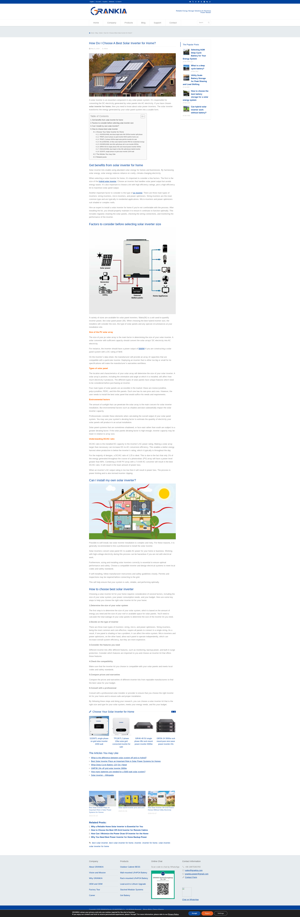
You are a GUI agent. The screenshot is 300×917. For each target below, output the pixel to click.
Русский (98, 1)
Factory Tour (94, 890)
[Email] (190, 2)
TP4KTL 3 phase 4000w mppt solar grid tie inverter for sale (118, 139)
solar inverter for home (99, 846)
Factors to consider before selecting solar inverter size (112, 123)
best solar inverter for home (121, 843)
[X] (193, 2)
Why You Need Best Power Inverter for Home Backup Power (119, 837)
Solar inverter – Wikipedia (102, 775)
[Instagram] (204, 2)
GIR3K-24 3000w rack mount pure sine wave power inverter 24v (166, 741)
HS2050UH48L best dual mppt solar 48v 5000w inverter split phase (121, 134)
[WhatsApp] (210, 2)
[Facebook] (196, 2)
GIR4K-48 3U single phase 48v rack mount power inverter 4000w (120, 147)
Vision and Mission (97, 873)
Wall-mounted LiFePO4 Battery (133, 873)
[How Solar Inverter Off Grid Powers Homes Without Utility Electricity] (161, 798)
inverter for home (149, 843)
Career (92, 895)
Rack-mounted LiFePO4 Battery (134, 878)
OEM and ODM (95, 884)
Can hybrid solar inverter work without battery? (198, 110)
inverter (138, 843)
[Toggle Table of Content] (141, 116)
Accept (194, 913)
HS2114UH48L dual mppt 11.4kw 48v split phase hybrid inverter (120, 149)
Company (111, 23)
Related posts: (101, 157)
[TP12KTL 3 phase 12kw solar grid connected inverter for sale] (121, 716)
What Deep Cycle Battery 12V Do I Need (109, 765)
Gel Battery (125, 895)
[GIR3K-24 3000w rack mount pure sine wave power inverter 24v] (166, 716)
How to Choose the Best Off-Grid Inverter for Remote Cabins (119, 830)
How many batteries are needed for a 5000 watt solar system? (118, 772)
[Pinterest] (198, 2)
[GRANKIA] (108, 15)
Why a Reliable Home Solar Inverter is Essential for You (117, 826)
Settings (221, 913)
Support (157, 23)
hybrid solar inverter (107, 181)
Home (96, 23)
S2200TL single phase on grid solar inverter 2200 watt (117, 151)
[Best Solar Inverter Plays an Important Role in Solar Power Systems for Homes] (102, 798)
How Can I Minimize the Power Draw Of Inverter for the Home (119, 833)
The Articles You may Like (105, 154)
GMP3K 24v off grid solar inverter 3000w (109, 768)
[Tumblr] (201, 2)
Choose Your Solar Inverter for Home (110, 132)
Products (129, 23)
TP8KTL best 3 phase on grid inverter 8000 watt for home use (119, 137)
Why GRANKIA (95, 878)
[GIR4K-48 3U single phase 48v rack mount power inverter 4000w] (143, 716)
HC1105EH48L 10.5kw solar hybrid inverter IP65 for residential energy (122, 142)
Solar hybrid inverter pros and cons (131, 807)
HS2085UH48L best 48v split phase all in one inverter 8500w (119, 144)
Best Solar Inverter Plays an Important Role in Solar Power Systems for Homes (126, 761)
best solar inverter (100, 843)
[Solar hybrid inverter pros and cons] (132, 798)
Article (106, 48)
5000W (142, 349)
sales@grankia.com (193, 870)
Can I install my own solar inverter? (105, 126)
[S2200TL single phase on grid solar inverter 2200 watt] (99, 716)
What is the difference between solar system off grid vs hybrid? (118, 758)
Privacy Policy (173, 914)
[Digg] (207, 2)
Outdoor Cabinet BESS (130, 867)
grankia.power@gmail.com (196, 874)
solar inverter (164, 843)
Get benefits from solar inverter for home (107, 120)
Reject (207, 913)
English (92, 1)
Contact (173, 23)
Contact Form (191, 877)
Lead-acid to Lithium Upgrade (133, 884)
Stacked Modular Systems (131, 890)
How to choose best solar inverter (105, 129)
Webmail (111, 1)
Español (105, 1)
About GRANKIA (96, 867)
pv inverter (137, 193)
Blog (143, 23)
